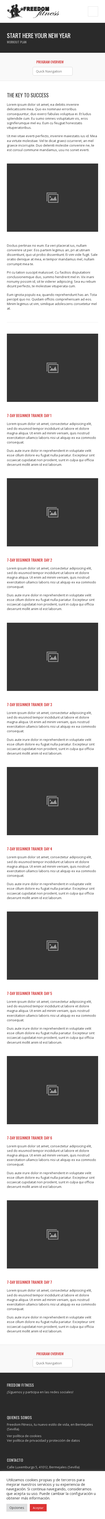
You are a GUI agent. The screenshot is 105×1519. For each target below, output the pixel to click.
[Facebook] (9, 1402)
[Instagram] (13, 1402)
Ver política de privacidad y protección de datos (43, 1440)
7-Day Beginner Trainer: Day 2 (29, 560)
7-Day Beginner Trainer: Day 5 (29, 993)
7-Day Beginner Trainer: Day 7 (29, 1282)
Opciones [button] (16, 1507)
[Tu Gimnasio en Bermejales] (33, 11)
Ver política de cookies (24, 1436)
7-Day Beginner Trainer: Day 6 (29, 1137)
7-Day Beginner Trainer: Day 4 (29, 848)
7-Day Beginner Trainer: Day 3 (29, 704)
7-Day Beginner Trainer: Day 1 (29, 415)
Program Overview (50, 61)
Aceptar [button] (38, 1508)
